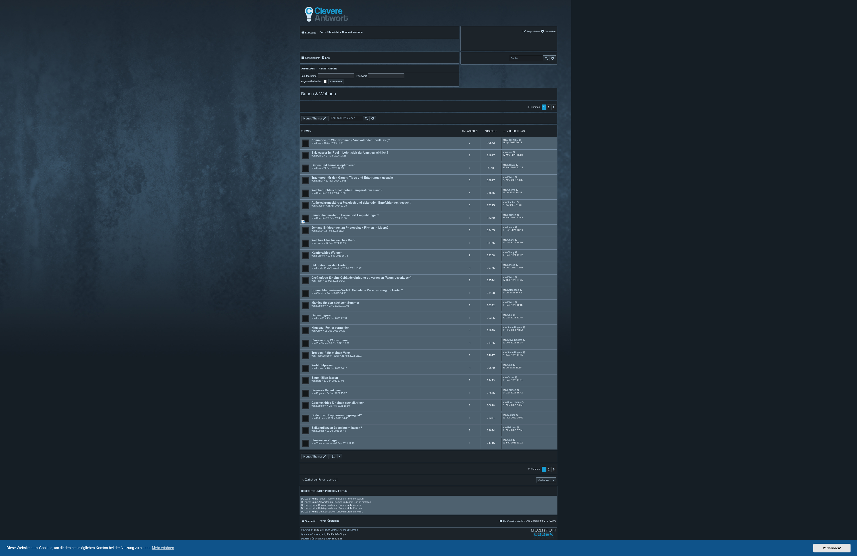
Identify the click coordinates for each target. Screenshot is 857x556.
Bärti (318, 380)
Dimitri (319, 180)
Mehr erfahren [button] (163, 548)
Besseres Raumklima (326, 390)
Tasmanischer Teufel (327, 355)
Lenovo (511, 264)
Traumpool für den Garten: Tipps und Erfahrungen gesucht (352, 177)
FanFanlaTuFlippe (336, 534)
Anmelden (307, 68)
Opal (509, 365)
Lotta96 (511, 164)
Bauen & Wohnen (318, 93)
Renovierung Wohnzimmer (330, 340)
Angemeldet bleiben (312, 81)
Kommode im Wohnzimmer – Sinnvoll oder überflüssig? (351, 140)
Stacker (320, 205)
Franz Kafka (514, 402)
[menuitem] (548, 31)
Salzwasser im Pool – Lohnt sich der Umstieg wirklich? (350, 152)
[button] (553, 107)
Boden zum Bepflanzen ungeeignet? (337, 415)
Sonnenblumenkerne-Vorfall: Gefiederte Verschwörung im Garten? (357, 290)
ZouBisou (321, 343)
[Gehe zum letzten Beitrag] (519, 139)
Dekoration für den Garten (329, 265)
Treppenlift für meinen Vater (331, 352)
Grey (319, 330)
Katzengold (513, 289)
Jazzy (319, 243)
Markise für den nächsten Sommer (335, 302)
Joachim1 (512, 139)
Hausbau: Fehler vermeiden (330, 327)
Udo (318, 168)
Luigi (318, 143)
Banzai (320, 193)
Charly (510, 239)
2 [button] (548, 107)
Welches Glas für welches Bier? (333, 240)
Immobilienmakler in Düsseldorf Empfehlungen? (345, 215)
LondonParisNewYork (328, 268)
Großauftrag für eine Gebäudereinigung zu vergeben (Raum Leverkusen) (361, 277)
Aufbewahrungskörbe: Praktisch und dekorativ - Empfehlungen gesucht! (361, 202)
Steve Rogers (514, 327)
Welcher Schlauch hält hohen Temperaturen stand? (347, 190)
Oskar (510, 377)
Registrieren (328, 68)
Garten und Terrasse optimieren (333, 165)
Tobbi (319, 280)
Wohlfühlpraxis (322, 365)
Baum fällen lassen (325, 377)
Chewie (511, 189)
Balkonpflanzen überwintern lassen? (337, 427)
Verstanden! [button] (832, 548)
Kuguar (320, 393)
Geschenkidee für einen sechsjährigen (338, 402)
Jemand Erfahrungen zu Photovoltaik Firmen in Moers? (350, 227)
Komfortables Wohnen (327, 252)
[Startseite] (325, 14)
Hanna (319, 155)
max (509, 152)
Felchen (511, 214)
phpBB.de (337, 539)
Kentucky (321, 305)
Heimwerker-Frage (324, 440)
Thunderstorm (324, 443)
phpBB (317, 530)
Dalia (319, 230)
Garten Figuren (322, 315)
